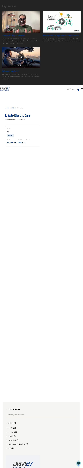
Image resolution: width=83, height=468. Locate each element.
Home (7, 108)
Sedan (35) (13, 432)
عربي (72, 89)
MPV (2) (11, 448)
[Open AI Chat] (78, 463)
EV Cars (13, 108)
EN (68, 89)
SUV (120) (12, 428)
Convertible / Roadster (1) (18, 444)
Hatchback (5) (14, 440)
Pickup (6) (12, 436)
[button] (82, 89)
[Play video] (21, 22)
